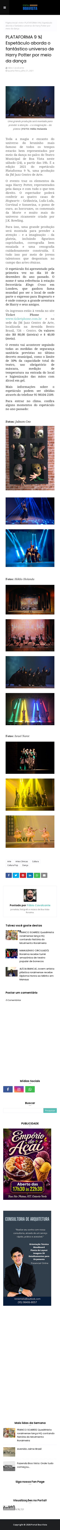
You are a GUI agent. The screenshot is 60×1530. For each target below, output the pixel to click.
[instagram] (19, 1089)
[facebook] (8, 1089)
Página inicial (11, 22)
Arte (21, 22)
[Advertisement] (27, 1364)
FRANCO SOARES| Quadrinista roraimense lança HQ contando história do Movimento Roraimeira (37, 938)
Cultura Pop (12, 865)
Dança (25, 865)
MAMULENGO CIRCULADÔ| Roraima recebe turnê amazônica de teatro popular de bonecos (34, 956)
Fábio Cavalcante (16, 67)
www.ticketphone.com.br (24, 319)
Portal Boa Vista (39, 1524)
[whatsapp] (30, 1089)
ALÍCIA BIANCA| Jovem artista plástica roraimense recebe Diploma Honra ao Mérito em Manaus (37, 974)
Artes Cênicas (22, 861)
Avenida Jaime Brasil (29, 1448)
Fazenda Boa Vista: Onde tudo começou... (35, 1465)
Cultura (35, 861)
